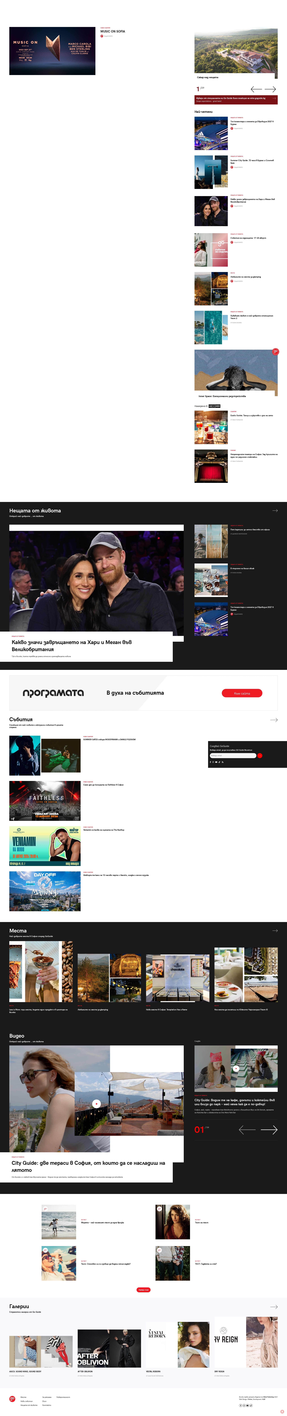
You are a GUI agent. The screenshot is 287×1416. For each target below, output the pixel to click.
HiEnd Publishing (268, 1397)
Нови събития (27, 1401)
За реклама (46, 1397)
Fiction (250, 1399)
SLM (263, 1399)
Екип (44, 1401)
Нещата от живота (29, 1405)
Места (23, 1397)
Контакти (46, 1405)
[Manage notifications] (282, 1411)
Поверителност (63, 1397)
